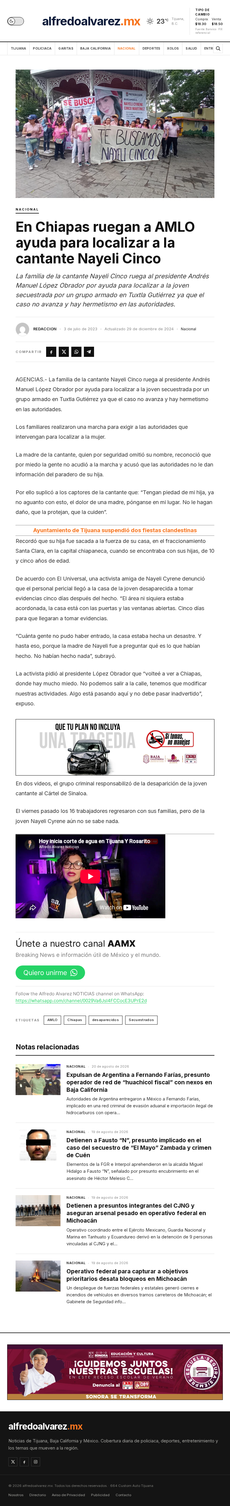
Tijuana (18, 48)
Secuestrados (141, 1020)
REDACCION (45, 329)
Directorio (37, 1495)
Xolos (173, 48)
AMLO (52, 1020)
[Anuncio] (115, 747)
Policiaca (42, 48)
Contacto (123, 1495)
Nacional (127, 48)
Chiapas (74, 1020)
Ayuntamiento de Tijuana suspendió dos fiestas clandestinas (115, 530)
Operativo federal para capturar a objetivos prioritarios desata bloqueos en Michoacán (127, 1275)
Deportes (152, 48)
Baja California (95, 48)
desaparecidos (105, 1020)
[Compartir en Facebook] (51, 352)
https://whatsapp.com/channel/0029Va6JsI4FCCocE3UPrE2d (81, 1000)
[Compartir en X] (64, 352)
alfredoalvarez (91, 21)
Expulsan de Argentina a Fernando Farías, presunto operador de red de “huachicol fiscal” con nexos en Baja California (139, 1082)
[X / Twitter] (12, 1461)
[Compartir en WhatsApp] (76, 352)
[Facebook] (24, 1461)
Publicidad (100, 1495)
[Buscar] (218, 48)
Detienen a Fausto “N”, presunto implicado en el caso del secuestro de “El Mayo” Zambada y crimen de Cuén (138, 1148)
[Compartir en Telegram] (89, 352)
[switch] (15, 21)
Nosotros (15, 1495)
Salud (191, 48)
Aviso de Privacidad (68, 1495)
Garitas (65, 48)
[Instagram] (35, 1461)
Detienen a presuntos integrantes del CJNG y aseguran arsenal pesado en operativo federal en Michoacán (136, 1213)
